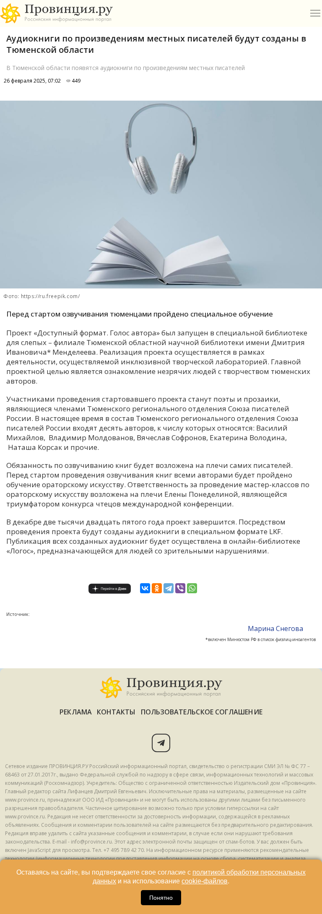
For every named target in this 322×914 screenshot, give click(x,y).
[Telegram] (169, 588)
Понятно (161, 897)
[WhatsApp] (192, 588)
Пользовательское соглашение (201, 712)
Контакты (116, 712)
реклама (76, 712)
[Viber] (180, 588)
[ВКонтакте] (145, 588)
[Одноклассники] (157, 588)
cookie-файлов (205, 881)
